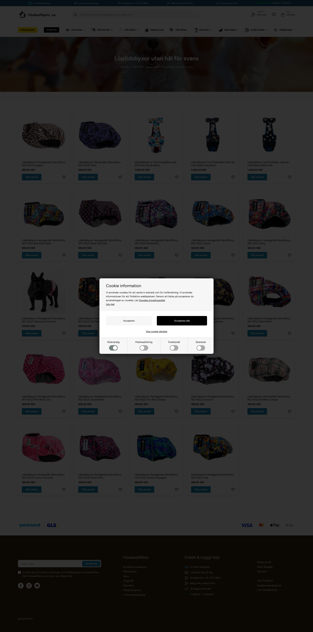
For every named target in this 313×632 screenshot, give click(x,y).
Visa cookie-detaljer (156, 331)
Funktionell (174, 342)
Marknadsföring (143, 342)
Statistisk (201, 342)
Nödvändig (113, 342)
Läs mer (110, 304)
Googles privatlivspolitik (152, 300)
